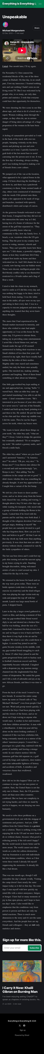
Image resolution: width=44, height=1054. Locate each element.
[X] (20, 1026)
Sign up (23, 1030)
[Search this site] (35, 4)
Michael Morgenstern (13, 30)
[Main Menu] (40, 4)
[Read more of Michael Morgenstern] (5, 24)
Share (36, 28)
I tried (5, 66)
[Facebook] (24, 1026)
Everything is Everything (18, 3)
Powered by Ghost (22, 1035)
